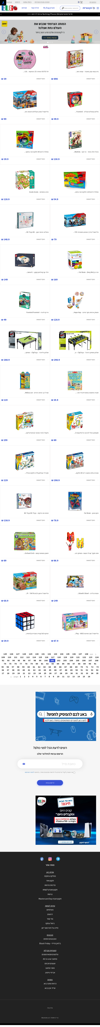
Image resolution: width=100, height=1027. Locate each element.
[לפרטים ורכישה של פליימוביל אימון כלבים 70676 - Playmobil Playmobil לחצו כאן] (25, 581)
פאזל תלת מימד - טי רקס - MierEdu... (86, 152)
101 (52, 660)
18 (8, 673)
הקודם (15, 677)
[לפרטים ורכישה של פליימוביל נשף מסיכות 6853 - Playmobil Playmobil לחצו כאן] (75, 621)
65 (55, 667)
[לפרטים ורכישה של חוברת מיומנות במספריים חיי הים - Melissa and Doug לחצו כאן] (75, 380)
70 (81, 667)
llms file (50, 1008)
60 (28, 667)
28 (61, 673)
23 (34, 673)
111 (15, 657)
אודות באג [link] (50, 872)
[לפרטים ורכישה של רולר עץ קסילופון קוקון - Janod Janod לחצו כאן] (25, 260)
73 (97, 667)
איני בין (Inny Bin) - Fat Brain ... (88, 272)
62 (39, 667)
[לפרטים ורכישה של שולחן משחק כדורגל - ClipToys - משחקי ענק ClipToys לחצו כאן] (75, 340)
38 (13, 670)
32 (82, 673)
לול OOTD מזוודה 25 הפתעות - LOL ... (36, 71)
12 (68, 676)
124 (97, 657)
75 (10, 663)
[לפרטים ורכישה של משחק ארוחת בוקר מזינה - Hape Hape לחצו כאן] (75, 300)
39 (18, 670)
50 (77, 670)
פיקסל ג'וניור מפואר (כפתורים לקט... (37, 433)
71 (87, 667)
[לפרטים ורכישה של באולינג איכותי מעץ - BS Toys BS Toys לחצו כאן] (25, 220)
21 (24, 673)
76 (15, 663)
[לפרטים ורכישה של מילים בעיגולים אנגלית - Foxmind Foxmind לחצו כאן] (75, 99)
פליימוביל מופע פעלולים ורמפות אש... (36, 112)
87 (74, 663)
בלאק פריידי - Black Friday (50, 943)
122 (84, 657)
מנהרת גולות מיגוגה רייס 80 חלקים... (87, 473)
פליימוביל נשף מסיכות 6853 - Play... (87, 633)
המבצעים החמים (50, 939)
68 (71, 667)
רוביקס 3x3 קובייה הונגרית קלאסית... (37, 633)
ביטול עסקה (27, 2)
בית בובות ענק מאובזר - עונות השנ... (87, 71)
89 (84, 663)
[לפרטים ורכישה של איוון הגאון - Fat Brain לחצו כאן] (75, 501)
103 (65, 660)
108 (96, 660)
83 (53, 663)
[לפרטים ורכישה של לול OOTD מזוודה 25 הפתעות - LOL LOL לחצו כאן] (25, 59)
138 (86, 654)
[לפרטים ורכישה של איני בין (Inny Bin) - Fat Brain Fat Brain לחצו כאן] (75, 260)
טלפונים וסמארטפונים (50, 954)
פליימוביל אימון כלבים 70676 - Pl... (37, 593)
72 (92, 667)
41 (29, 670)
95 (19, 660)
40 (24, 670)
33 (87, 673)
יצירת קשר (35, 7)
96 (24, 660)
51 (82, 670)
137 (80, 654)
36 (3, 670)
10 (58, 676)
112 (21, 657)
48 (66, 670)
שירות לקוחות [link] (50, 906)
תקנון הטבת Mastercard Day (50, 898)
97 (29, 660)
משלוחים (50, 909)
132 (49, 654)
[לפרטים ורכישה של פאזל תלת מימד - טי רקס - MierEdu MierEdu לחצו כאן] (75, 139)
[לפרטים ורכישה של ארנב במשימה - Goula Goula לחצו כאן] (25, 180)
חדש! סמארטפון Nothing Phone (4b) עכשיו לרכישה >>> (50, 14)
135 (67, 654)
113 (28, 657)
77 (21, 663)
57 (13, 667)
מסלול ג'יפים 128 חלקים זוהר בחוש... (86, 192)
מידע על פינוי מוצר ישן (50, 928)
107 (90, 660)
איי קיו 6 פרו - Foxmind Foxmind (37, 312)
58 (18, 667)
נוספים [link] (50, 979)
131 (43, 654)
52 (87, 670)
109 (3, 657)
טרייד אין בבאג (50, 988)
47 (61, 670)
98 (35, 660)
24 (40, 673)
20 (18, 673)
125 (5, 654)
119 (65, 657)
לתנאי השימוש (29, 772)
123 (90, 657)
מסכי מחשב (50, 968)
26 (50, 673)
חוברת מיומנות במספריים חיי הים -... (87, 393)
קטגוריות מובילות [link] (50, 950)
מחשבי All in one (50, 959)
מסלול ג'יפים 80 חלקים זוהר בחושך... (36, 152)
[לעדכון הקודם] (99, 14)
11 (63, 676)
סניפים (24, 7)
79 (31, 663)
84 (58, 663)
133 (55, 654)
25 (45, 673)
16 (89, 676)
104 (71, 660)
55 (3, 667)
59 (23, 667)
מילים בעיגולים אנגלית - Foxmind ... (87, 112)
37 (8, 670)
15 (84, 676)
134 (61, 654)
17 (3, 673)
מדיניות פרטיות (50, 885)
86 (68, 663)
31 (77, 673)
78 (26, 663)
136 (74, 654)
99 (40, 660)
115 (40, 657)
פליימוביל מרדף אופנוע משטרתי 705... (86, 232)
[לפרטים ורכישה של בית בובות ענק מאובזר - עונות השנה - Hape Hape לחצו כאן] (75, 59)
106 (84, 660)
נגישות (50, 894)
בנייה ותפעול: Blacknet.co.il (50, 1018)
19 (13, 673)
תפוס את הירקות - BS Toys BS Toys (36, 513)
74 (5, 663)
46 (55, 670)
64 (50, 667)
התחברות (92, 2)
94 (13, 660)
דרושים (17, 2)
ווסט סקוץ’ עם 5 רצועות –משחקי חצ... (86, 553)
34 (92, 673)
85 (63, 663)
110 (9, 657)
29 (66, 673)
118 (59, 657)
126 (11, 654)
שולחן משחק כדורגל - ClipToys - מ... (86, 352)
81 (42, 663)
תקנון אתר (50, 880)
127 (18, 654)
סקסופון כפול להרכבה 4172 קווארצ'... (86, 433)
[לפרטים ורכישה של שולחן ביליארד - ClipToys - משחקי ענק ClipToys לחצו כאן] (25, 340)
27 (55, 673)
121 (78, 657)
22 (29, 673)
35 (97, 673)
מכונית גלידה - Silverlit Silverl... (88, 593)
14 (79, 676)
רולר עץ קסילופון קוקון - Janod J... (37, 272)
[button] (4, 32)
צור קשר (50, 918)
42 (34, 670)
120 (71, 657)
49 (71, 670)
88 (79, 663)
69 (76, 667)
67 (65, 667)
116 (46, 657)
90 (90, 663)
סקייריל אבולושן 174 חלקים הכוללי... (37, 473)
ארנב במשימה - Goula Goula (39, 192)
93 (8, 660)
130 (37, 654)
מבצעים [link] (50, 935)
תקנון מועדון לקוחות (50, 889)
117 (52, 657)
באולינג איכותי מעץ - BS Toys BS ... (37, 232)
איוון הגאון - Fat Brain (91, 513)
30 (71, 673)
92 (3, 660)
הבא (91, 654)
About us (8, 2)
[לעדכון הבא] (1, 14)
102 (58, 660)
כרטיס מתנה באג (50, 983)
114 (34, 657)
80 (37, 663)
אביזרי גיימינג (50, 972)
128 (24, 654)
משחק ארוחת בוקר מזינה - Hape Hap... (86, 312)
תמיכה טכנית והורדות (42, 2)
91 (95, 663)
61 (34, 667)
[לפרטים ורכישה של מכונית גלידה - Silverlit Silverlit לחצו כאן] (75, 581)
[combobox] (70, 8)
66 (60, 667)
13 (74, 676)
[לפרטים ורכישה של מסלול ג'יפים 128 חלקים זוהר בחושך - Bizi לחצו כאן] (75, 180)
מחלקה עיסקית (50, 876)
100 (46, 660)
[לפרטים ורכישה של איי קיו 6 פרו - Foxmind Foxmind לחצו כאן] (25, 300)
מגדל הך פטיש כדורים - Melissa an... (36, 393)
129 (30, 654)
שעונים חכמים (50, 963)
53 (92, 670)
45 (50, 670)
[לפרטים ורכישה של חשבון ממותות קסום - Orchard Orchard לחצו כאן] (25, 541)
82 (47, 663)
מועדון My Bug (49, 7)
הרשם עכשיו (50, 782)
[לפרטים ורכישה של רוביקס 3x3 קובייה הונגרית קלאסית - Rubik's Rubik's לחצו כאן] (25, 621)
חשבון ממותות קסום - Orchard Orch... (36, 553)
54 (97, 670)
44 (45, 670)
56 (8, 667)
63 (44, 667)
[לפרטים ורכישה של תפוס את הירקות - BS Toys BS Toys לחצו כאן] (25, 501)
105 (77, 660)
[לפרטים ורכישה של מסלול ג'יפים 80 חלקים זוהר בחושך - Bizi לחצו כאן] (25, 139)
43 (39, 670)
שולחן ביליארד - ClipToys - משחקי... (36, 352)
